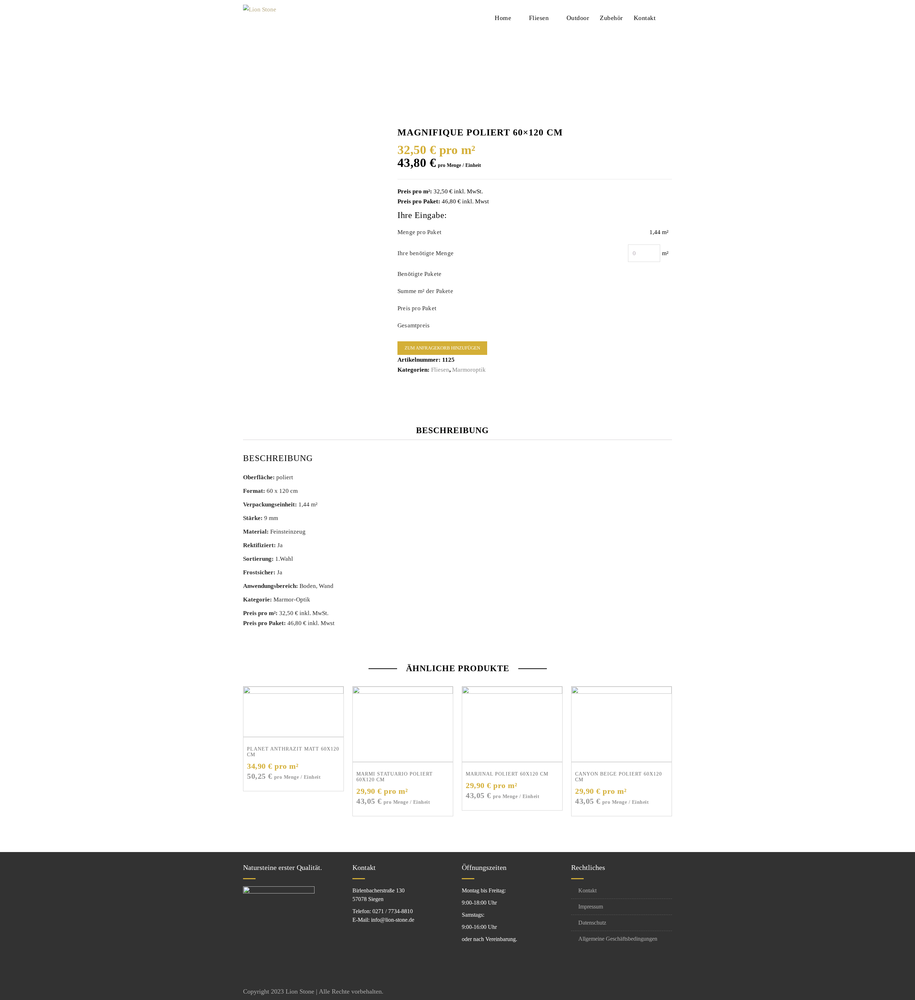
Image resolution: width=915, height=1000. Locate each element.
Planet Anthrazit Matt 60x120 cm (293, 751)
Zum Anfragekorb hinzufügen (442, 348)
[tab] (458, 430)
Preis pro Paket (416, 308)
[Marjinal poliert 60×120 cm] (512, 724)
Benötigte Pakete (419, 274)
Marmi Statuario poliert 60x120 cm (394, 776)
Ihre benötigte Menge (425, 253)
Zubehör (611, 17)
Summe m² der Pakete (425, 291)
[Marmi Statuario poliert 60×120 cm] (403, 724)
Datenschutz (592, 923)
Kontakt (645, 17)
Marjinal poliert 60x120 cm (507, 774)
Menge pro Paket (419, 232)
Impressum (590, 907)
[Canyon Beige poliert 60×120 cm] (622, 724)
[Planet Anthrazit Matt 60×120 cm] (293, 712)
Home (503, 17)
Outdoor (578, 17)
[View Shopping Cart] (670, 17)
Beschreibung (452, 430)
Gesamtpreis (413, 325)
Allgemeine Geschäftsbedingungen (617, 939)
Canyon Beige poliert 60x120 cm (618, 776)
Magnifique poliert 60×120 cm (467, 70)
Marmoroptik (469, 369)
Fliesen (539, 17)
